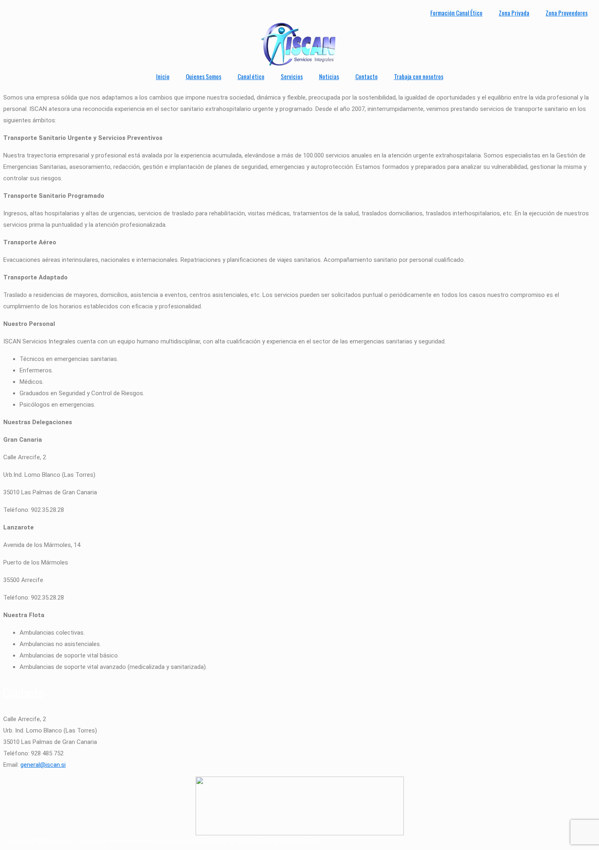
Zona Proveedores (567, 12)
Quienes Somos (203, 76)
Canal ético (251, 76)
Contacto (366, 76)
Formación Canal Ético (456, 12)
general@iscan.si (43, 764)
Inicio (163, 76)
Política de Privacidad (235, 841)
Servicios (292, 76)
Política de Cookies (295, 841)
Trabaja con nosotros (418, 76)
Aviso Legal (187, 841)
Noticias (329, 76)
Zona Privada (514, 12)
